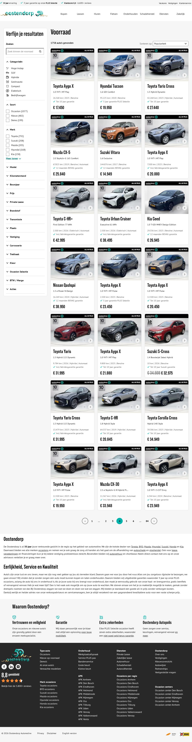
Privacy (40, 733)
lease (174, 550)
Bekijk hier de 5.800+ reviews (16, 685)
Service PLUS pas (87, 657)
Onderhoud (84, 650)
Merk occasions (48, 681)
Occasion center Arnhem (167, 704)
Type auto (45, 650)
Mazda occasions (48, 696)
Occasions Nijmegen (127, 697)
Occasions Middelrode (128, 693)
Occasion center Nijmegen (168, 697)
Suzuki (17, 140)
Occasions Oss (124, 701)
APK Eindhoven (86, 686)
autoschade (140, 550)
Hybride (15, 77)
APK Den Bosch (86, 683)
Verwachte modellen (50, 668)
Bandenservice (85, 661)
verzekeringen (11, 553)
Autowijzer (160, 665)
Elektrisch (16, 90)
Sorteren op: (146, 43)
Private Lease (123, 654)
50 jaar (6, 3)
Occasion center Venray (167, 701)
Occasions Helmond (127, 690)
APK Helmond (85, 690)
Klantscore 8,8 (70, 3)
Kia (15, 154)
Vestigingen (161, 657)
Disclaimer (51, 733)
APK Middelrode (86, 693)
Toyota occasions (48, 685)
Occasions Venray (125, 715)
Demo (17, 120)
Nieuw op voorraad (50, 657)
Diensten (121, 650)
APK (80, 675)
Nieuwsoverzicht (163, 661)
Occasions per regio (127, 675)
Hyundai (18, 149)
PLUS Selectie (51, 3)
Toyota (17, 136)
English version (69, 733)
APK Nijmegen (85, 697)
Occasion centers (164, 686)
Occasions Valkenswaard (129, 711)
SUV (13, 72)
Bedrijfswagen (18, 95)
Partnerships (161, 668)
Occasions (45, 654)
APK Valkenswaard (87, 715)
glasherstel (155, 550)
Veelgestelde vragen (165, 672)
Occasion (19, 111)
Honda (173, 546)
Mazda (17, 145)
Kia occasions (47, 707)
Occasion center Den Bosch (169, 690)
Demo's (43, 661)
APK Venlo (83, 719)
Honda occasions (48, 703)
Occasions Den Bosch (127, 683)
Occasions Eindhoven (128, 686)
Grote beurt (84, 665)
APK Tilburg (84, 704)
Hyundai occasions (49, 699)
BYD (141, 546)
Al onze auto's (47, 665)
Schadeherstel (124, 665)
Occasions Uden (125, 708)
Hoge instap (17, 68)
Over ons (159, 654)
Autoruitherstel (124, 668)
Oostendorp (161, 650)
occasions (43, 550)
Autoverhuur (123, 661)
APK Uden (83, 708)
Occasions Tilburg (126, 704)
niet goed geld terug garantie (119, 635)
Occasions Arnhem (126, 679)
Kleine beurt (84, 668)
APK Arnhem (84, 679)
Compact (15, 86)
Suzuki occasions (48, 692)
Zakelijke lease (124, 657)
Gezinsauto (16, 81)
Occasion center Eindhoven (169, 693)
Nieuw (17, 115)
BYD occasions (47, 689)
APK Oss (82, 701)
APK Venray (84, 711)
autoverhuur (116, 553)
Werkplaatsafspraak (88, 654)
